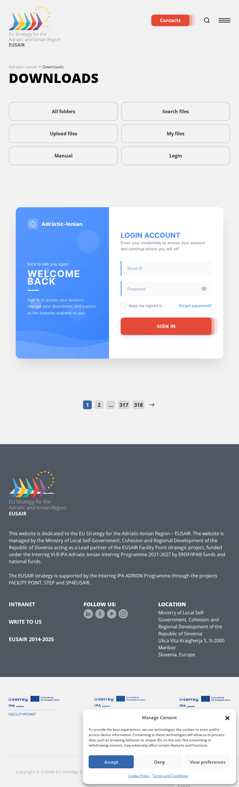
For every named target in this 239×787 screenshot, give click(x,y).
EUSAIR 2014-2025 (31, 639)
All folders (63, 111)
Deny (159, 762)
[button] (227, 717)
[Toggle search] (207, 20)
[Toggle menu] (224, 20)
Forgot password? (195, 305)
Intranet (22, 604)
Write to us (25, 621)
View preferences (208, 762)
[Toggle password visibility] (204, 288)
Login (175, 156)
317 (123, 404)
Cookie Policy (139, 775)
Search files (175, 111)
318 (138, 404)
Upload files (63, 133)
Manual (64, 156)
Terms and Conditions (170, 775)
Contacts (170, 20)
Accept (111, 762)
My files (175, 133)
